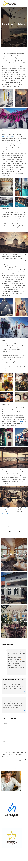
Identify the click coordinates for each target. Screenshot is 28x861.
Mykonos (13, 44)
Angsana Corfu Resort (8, 514)
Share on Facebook (14, 524)
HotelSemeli (13, 42)
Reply (23, 672)
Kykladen (20, 42)
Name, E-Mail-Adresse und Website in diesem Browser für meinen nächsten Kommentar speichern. (14, 754)
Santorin (21, 421)
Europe (15, 28)
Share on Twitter (15, 531)
